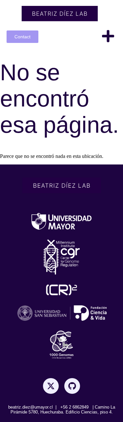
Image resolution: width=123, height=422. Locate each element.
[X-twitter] (51, 386)
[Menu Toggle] (108, 36)
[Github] (72, 386)
